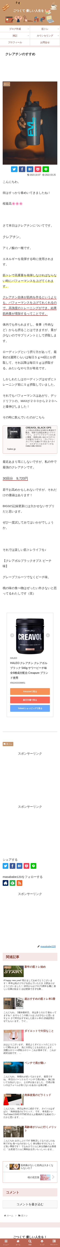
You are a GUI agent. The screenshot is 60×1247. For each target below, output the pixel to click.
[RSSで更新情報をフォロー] (19, 883)
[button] (53, 834)
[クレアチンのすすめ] (30, 169)
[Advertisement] (30, 67)
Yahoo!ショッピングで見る (30, 708)
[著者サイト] (5, 883)
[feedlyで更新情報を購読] (12, 883)
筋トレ (9, 744)
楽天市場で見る (30, 700)
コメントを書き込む (30, 1204)
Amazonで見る (30, 691)
